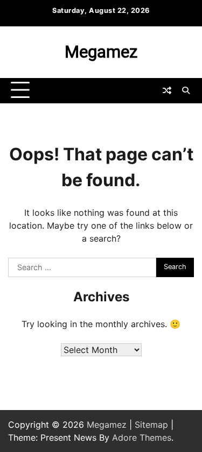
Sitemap (151, 424)
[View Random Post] (167, 90)
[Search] (186, 90)
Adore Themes (141, 437)
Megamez (101, 52)
